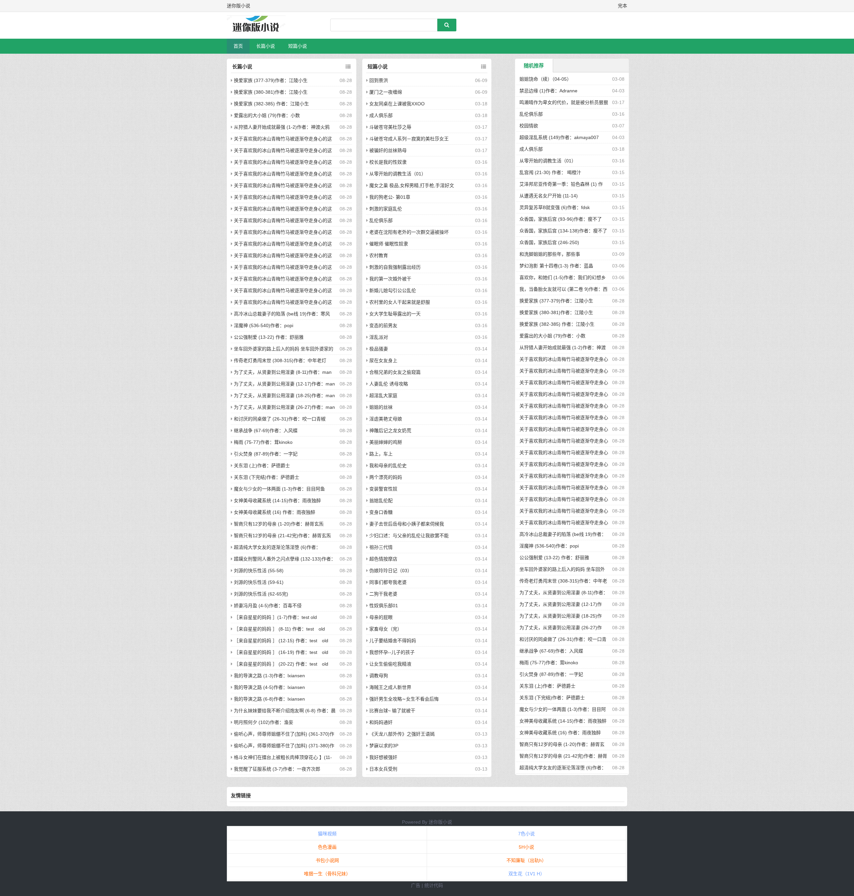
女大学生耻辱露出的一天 (395, 313)
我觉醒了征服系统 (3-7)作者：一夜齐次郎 (277, 769)
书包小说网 (327, 860)
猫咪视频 (327, 833)
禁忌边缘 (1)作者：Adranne (548, 90)
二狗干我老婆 (383, 594)
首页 (238, 46)
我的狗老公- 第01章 (389, 197)
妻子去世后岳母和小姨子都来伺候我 (406, 524)
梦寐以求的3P (383, 745)
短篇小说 (297, 46)
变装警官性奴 (383, 489)
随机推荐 (534, 65)
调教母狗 (378, 675)
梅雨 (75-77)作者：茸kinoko (263, 442)
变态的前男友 (383, 325)
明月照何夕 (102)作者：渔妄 (263, 722)
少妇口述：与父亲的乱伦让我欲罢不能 (409, 535)
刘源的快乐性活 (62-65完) (261, 594)
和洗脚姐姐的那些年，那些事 (549, 254)
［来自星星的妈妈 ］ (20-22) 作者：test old (281, 664)
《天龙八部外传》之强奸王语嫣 (402, 734)
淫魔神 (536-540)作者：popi (263, 325)
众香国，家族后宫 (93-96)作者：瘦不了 (560, 219)
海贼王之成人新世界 (390, 687)
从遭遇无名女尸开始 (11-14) (548, 195)
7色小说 (526, 833)
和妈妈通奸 (381, 722)
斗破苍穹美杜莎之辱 (390, 127)
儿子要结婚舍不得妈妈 (392, 640)
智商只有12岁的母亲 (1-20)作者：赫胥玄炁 (279, 524)
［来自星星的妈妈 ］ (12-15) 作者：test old (281, 640)
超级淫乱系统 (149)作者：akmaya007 (559, 137)
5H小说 (526, 847)
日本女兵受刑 (383, 769)
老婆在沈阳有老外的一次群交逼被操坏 (409, 232)
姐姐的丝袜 (381, 407)
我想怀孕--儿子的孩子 (392, 652)
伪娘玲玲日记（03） (390, 570)
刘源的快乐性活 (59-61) (259, 582)
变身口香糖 (381, 512)
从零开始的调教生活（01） (397, 173)
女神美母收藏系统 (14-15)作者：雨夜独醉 (277, 500)
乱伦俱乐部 (381, 220)
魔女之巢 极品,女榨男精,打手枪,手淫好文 (411, 185)
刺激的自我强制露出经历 (395, 267)
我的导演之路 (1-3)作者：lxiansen (269, 675)
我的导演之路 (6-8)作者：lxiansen (269, 699)
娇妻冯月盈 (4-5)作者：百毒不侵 (268, 605)
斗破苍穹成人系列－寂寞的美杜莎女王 (409, 138)
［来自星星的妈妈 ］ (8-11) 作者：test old (279, 629)
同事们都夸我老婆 (388, 582)
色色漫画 (327, 847)
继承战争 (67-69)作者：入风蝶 (266, 430)
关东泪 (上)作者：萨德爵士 (262, 465)
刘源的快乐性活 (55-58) (259, 570)
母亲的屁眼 (381, 617)
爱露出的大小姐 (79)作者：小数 (267, 115)
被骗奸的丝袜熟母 (388, 150)
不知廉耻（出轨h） (526, 860)
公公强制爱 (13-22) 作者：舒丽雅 (269, 337)
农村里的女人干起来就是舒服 (399, 302)
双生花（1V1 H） (526, 873)
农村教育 (378, 255)
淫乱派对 (378, 337)
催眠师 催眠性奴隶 (388, 243)
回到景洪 (378, 80)
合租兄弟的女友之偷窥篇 (395, 372)
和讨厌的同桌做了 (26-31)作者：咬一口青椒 (280, 418)
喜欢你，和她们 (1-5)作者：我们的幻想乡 (562, 277)
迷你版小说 (440, 822)
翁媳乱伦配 (381, 500)
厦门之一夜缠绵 (385, 92)
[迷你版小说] (262, 25)
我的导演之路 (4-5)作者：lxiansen (269, 687)
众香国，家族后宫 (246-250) (549, 242)
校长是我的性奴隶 (388, 162)
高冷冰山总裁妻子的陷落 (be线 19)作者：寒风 (282, 313)
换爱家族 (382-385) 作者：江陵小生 (271, 103)
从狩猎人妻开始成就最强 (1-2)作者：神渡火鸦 (282, 127)
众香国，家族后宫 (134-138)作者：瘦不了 (563, 230)
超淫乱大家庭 (383, 395)
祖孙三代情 (381, 547)
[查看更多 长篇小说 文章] (348, 67)
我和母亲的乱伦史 (388, 465)
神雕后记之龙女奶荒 (390, 430)
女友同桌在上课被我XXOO (397, 103)
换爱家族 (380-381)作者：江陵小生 (271, 92)
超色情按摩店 (383, 559)
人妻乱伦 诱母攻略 (388, 383)
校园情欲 (528, 125)
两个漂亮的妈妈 (385, 477)
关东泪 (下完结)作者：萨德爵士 (266, 477)
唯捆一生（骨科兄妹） (327, 873)
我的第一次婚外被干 (390, 278)
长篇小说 (265, 46)
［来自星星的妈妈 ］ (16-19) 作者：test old (281, 652)
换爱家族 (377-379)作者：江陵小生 (271, 80)
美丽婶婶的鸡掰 (385, 442)
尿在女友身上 (383, 360)
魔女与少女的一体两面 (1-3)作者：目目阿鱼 (279, 489)
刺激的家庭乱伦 (385, 208)
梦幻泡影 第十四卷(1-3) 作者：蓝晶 (556, 265)
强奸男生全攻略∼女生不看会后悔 (404, 699)
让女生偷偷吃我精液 (390, 664)
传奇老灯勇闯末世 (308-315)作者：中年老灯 (280, 360)
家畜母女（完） (385, 629)
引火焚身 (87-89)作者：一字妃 (266, 454)
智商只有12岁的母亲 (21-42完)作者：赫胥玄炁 (282, 535)
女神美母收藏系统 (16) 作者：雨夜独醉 (274, 512)
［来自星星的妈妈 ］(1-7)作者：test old (275, 617)
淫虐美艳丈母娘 (385, 418)
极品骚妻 (378, 348)
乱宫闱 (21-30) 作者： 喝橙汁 (550, 172)
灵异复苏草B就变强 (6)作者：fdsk (554, 207)
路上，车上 (381, 454)
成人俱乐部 (381, 115)
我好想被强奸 (383, 757)
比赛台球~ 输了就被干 (392, 710)
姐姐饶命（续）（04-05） (545, 79)
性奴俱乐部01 (383, 605)
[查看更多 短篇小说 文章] (483, 67)
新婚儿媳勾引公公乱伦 (392, 290)
